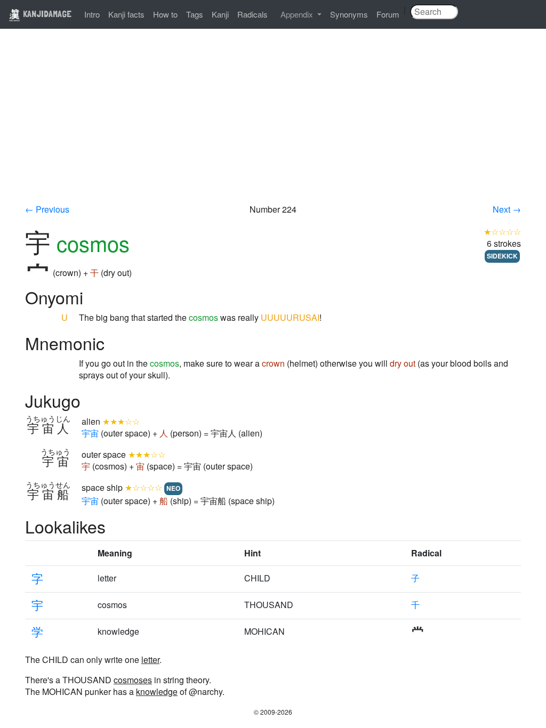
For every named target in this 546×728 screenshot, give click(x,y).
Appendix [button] (297, 14)
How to (165, 14)
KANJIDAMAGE (46, 13)
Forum (387, 14)
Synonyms (349, 14)
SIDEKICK (502, 256)
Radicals (252, 14)
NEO (173, 488)
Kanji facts (126, 14)
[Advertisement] (273, 123)
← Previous (47, 209)
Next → (507, 209)
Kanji (220, 14)
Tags (194, 14)
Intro (92, 14)
